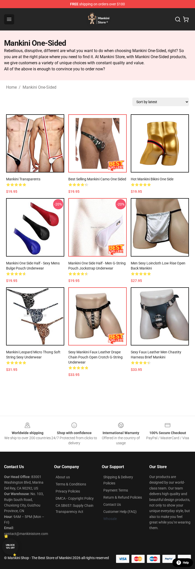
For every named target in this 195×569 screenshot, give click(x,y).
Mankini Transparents (23, 179)
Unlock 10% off (10, 546)
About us (63, 477)
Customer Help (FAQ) (120, 512)
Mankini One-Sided (39, 87)
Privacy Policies (68, 491)
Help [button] (186, 562)
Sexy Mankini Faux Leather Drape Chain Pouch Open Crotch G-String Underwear (95, 357)
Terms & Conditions (71, 484)
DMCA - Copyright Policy (75, 498)
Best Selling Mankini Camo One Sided (97, 179)
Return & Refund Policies (122, 497)
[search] (178, 19)
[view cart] (186, 19)
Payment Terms (115, 490)
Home (11, 87)
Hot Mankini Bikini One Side (152, 179)
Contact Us (112, 504)
